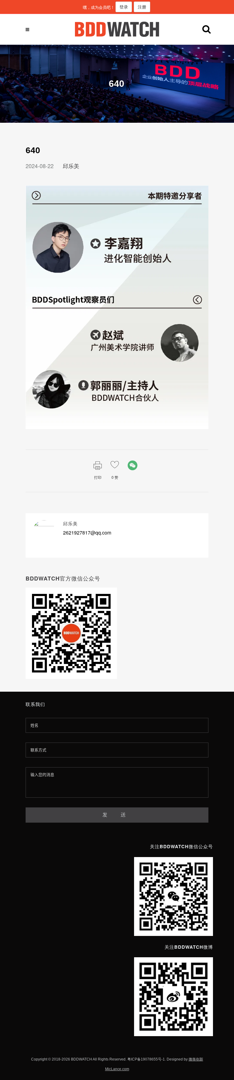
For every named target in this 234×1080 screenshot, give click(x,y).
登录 (123, 7)
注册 (142, 7)
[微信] (132, 465)
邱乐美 (71, 166)
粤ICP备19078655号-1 (146, 1059)
